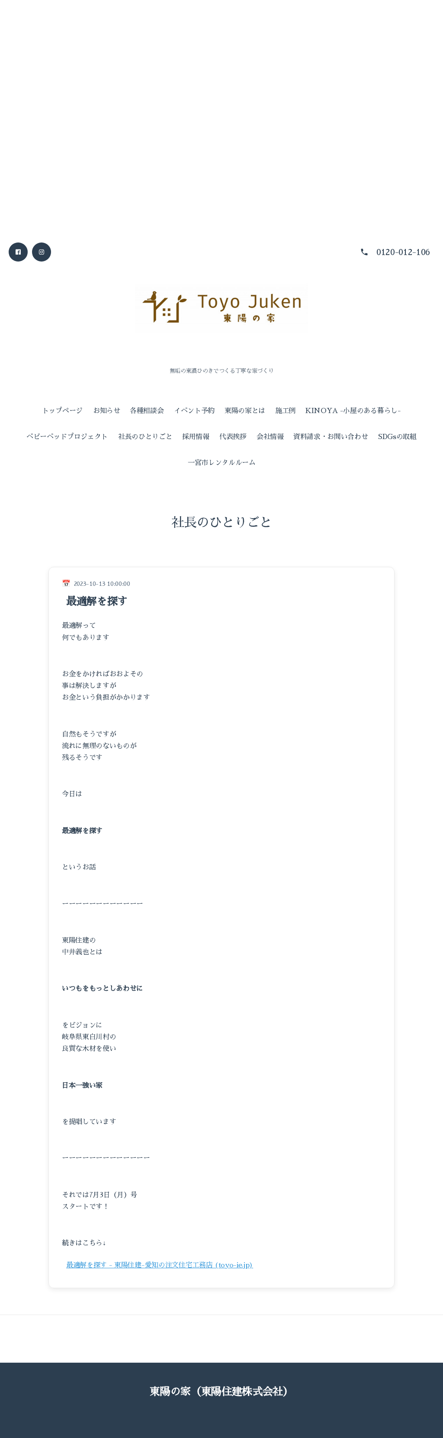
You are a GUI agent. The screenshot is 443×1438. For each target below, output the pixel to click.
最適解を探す (97, 601)
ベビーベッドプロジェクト (67, 436)
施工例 (285, 410)
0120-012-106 (403, 252)
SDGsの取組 (397, 436)
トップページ (62, 410)
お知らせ (106, 410)
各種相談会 (147, 410)
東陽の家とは (245, 410)
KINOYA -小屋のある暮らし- (353, 410)
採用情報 (195, 436)
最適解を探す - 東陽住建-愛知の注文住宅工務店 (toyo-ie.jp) (159, 1265)
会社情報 (270, 436)
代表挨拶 (233, 436)
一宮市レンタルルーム (222, 462)
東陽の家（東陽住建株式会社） (221, 1391)
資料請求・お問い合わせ (330, 436)
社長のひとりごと (145, 436)
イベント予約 (194, 410)
